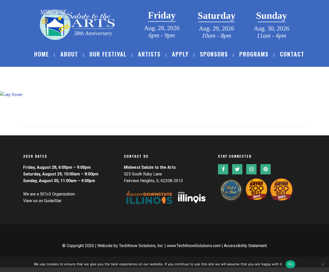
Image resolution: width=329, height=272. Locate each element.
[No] (322, 264)
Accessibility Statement (245, 245)
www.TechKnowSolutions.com (194, 245)
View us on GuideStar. (42, 200)
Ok (290, 264)
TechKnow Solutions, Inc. (141, 245)
